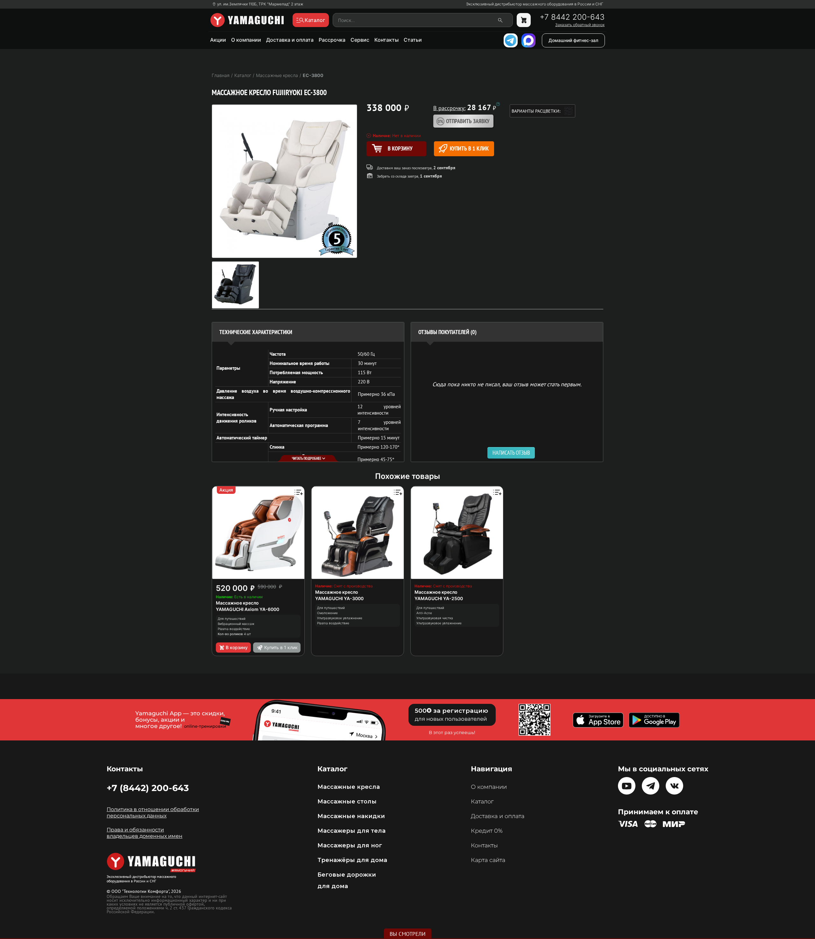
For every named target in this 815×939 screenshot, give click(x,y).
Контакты (386, 40)
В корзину (237, 647)
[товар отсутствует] (524, 20)
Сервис (360, 40)
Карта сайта (488, 860)
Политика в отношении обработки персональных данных (153, 812)
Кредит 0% (487, 830)
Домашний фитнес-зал (573, 40)
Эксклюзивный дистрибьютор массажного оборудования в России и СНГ (534, 4)
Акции (218, 40)
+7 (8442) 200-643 (148, 787)
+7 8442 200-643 (572, 17)
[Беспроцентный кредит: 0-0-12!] (498, 104)
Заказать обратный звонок (580, 25)
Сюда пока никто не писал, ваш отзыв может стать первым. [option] (507, 384)
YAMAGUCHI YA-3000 (339, 598)
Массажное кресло (237, 603)
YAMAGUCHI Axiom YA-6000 (247, 609)
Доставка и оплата (290, 40)
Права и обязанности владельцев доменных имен (144, 833)
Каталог (482, 801)
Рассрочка (332, 40)
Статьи (413, 40)
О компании (246, 40)
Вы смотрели (408, 933)
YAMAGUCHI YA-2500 (439, 598)
